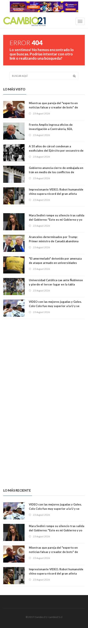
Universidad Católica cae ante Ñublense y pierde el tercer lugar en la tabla (56, 282)
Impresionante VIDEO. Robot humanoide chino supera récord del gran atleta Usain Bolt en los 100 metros (56, 194)
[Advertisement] (44, 360)
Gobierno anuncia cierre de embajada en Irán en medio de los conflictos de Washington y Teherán (56, 172)
